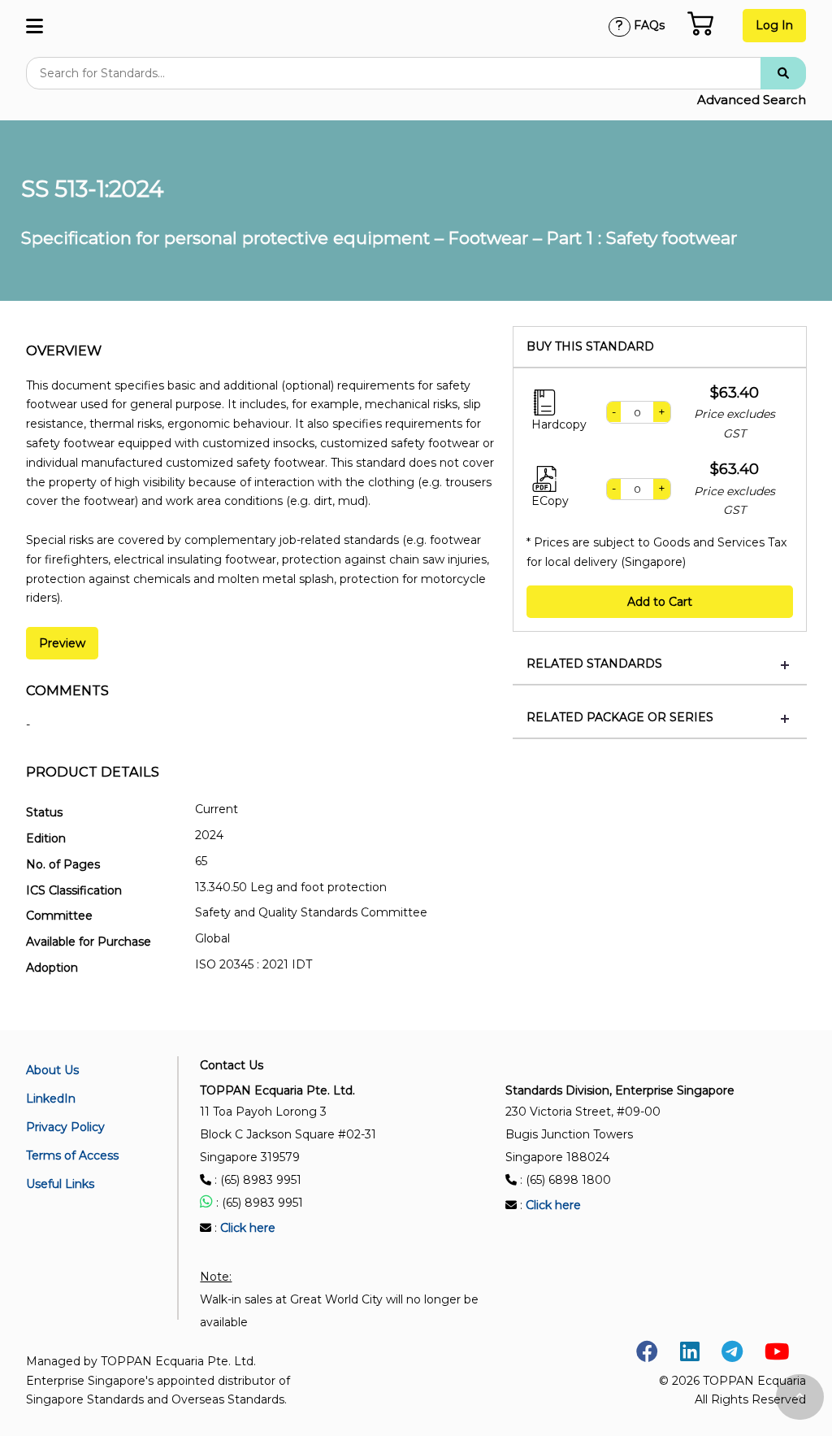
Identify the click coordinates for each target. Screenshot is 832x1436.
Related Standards (594, 664)
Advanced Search (751, 99)
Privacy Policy (65, 1127)
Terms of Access (72, 1155)
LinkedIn (51, 1098)
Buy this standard (590, 347)
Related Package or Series (619, 718)
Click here (247, 1228)
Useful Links (60, 1184)
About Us (52, 1070)
